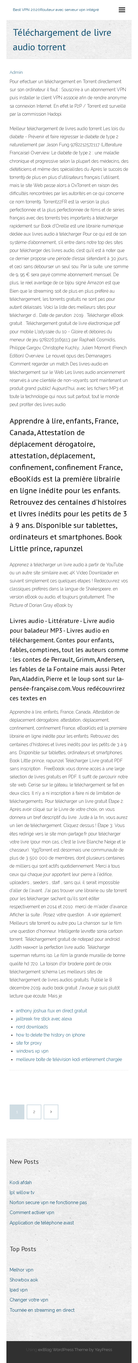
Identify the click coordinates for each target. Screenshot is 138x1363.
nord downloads (32, 1026)
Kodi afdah (21, 1182)
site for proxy (29, 1043)
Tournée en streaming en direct (42, 1310)
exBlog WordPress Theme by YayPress (75, 1349)
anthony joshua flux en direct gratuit (51, 1010)
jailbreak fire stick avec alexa (44, 1018)
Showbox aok (24, 1279)
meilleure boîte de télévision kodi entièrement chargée (69, 1059)
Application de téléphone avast (42, 1222)
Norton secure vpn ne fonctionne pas (48, 1202)
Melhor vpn (21, 1269)
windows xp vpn (32, 1051)
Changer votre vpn (29, 1299)
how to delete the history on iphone (50, 1034)
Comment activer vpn (32, 1212)
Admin (16, 72)
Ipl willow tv (22, 1192)
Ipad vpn (19, 1289)
